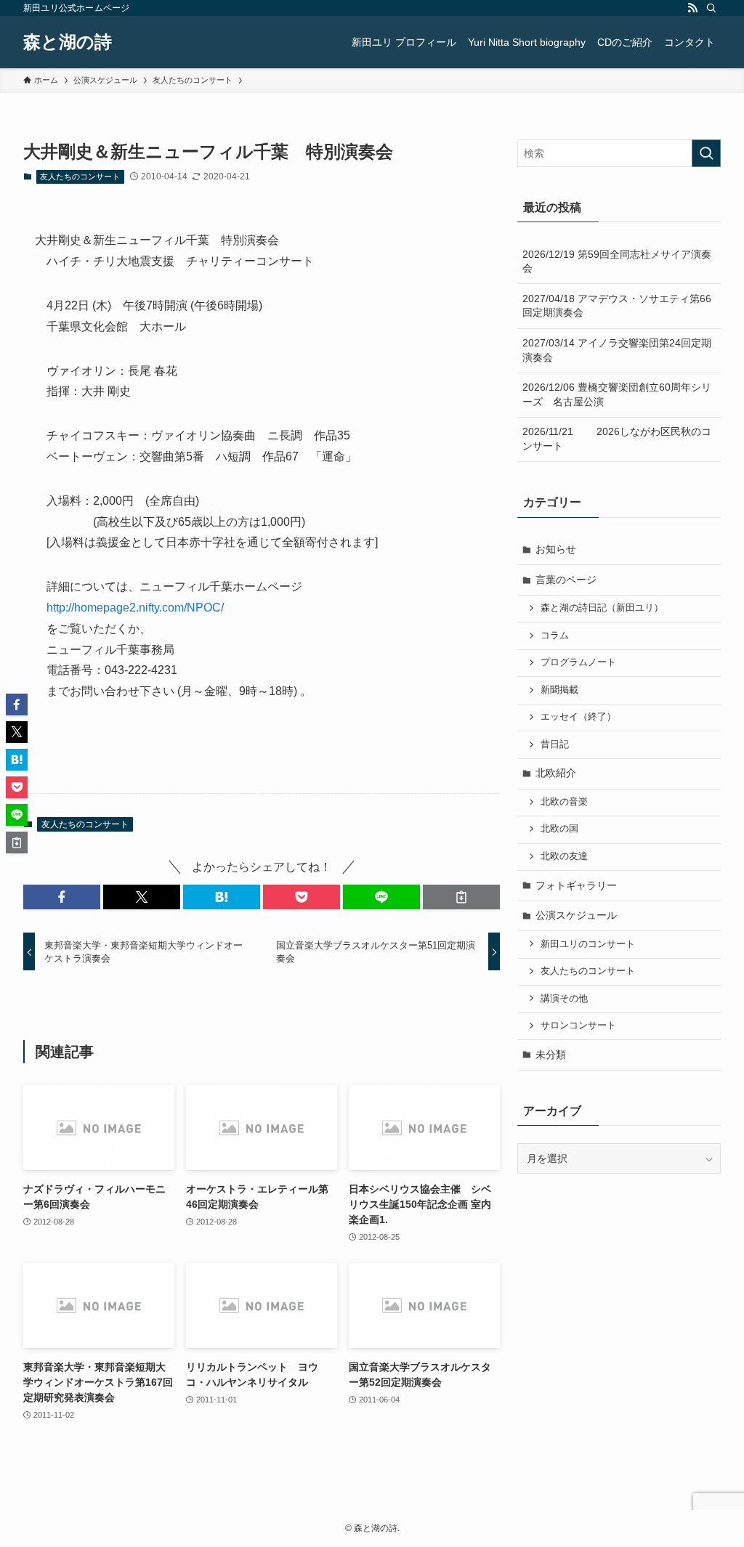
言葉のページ (566, 579)
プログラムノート (578, 662)
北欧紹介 (555, 773)
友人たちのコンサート (80, 176)
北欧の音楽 (564, 802)
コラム (555, 635)
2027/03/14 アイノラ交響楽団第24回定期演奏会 (616, 350)
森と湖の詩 (67, 42)
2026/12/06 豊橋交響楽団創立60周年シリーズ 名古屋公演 (616, 394)
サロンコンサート (578, 1025)
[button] (61, 897)
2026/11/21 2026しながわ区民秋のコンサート (616, 439)
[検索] (711, 8)
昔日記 (555, 744)
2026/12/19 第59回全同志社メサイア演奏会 (616, 261)
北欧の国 (559, 829)
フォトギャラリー (576, 885)
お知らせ (555, 549)
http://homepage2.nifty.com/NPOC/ (135, 607)
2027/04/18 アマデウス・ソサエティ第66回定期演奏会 (616, 306)
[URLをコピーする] (461, 897)
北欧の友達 (564, 856)
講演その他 (564, 999)
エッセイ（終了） (578, 717)
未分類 (550, 1054)
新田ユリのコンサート (588, 944)
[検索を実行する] (706, 153)
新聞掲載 (559, 690)
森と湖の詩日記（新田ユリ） (602, 608)
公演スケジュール (576, 915)
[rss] (692, 8)
